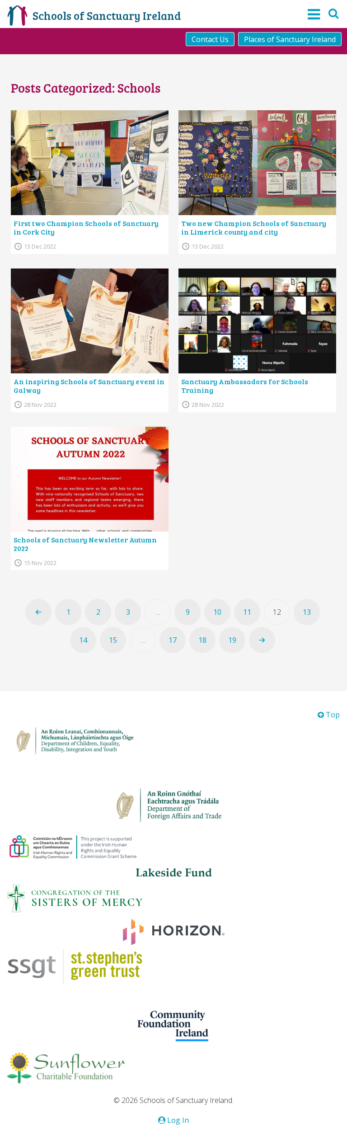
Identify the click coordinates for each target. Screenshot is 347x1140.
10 (217, 612)
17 (173, 640)
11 (247, 612)
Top (332, 715)
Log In (177, 1120)
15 (113, 640)
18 (202, 640)
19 (232, 640)
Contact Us (210, 39)
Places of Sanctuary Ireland (290, 39)
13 (307, 612)
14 (83, 640)
